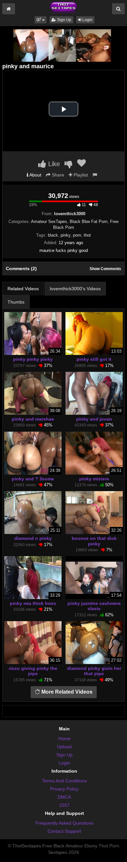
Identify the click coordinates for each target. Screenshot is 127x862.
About (34, 174)
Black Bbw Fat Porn (88, 221)
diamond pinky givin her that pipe (94, 671)
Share (57, 174)
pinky (65, 235)
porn (77, 235)
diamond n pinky (33, 538)
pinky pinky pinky (33, 359)
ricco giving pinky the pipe (33, 671)
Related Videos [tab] (23, 288)
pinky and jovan (94, 419)
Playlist (80, 174)
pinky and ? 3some (33, 478)
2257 (64, 805)
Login (86, 20)
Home (64, 738)
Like (53, 163)
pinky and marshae (33, 419)
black (53, 235)
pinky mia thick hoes (33, 603)
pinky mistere (94, 478)
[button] (41, 19)
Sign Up (63, 20)
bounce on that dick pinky (94, 541)
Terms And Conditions (64, 780)
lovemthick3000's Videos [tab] (75, 288)
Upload (64, 746)
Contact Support (64, 831)
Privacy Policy (64, 788)
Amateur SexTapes (49, 221)
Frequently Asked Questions (64, 823)
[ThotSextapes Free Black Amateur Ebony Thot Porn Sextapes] (63, 7)
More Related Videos (66, 692)
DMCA (64, 797)
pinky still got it (94, 359)
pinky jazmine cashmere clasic (94, 606)
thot (87, 235)
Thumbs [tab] (15, 302)
